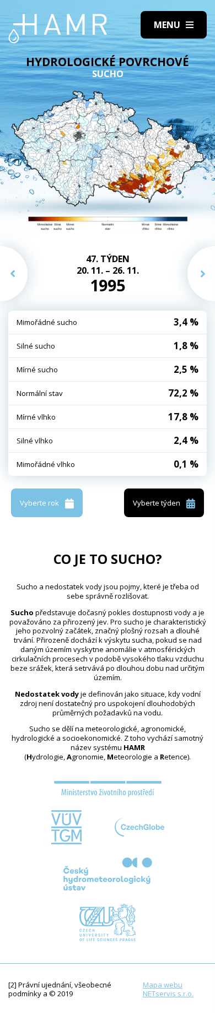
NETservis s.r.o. (168, 993)
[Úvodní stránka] (58, 29)
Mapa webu (162, 985)
